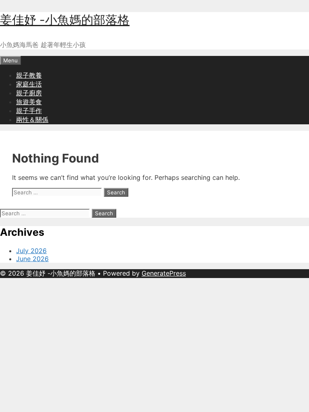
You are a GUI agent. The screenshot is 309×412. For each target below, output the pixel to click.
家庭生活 (29, 84)
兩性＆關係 (32, 119)
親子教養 (29, 75)
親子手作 (29, 111)
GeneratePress (164, 273)
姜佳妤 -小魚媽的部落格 (65, 19)
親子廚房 (29, 93)
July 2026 (31, 251)
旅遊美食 (29, 102)
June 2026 (32, 259)
